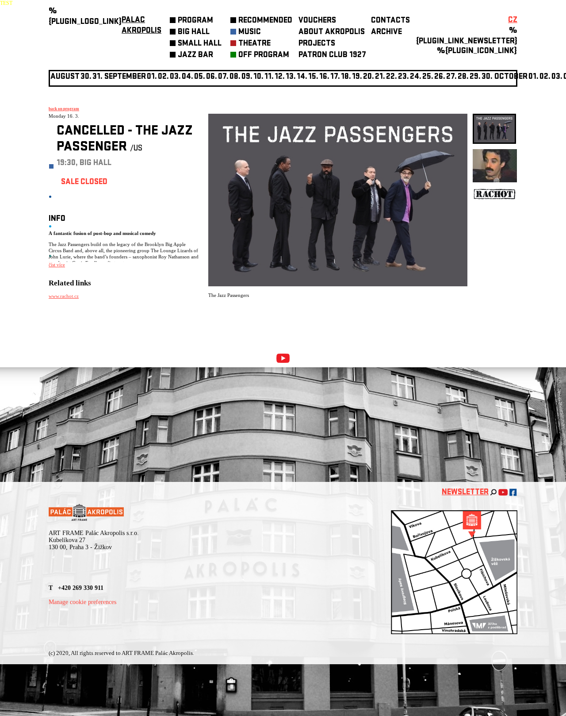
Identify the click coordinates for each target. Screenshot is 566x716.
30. (487, 77)
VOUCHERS (317, 21)
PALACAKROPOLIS (141, 25)
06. (211, 77)
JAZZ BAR (195, 55)
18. (346, 77)
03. (556, 77)
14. (302, 77)
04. (187, 77)
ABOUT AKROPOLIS (331, 32)
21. (380, 77)
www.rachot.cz (64, 296)
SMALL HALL (200, 44)
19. (357, 77)
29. (475, 77)
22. (391, 77)
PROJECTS (316, 44)
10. (258, 77)
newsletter (465, 493)
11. (269, 77)
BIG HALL (194, 32)
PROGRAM (195, 21)
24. (415, 77)
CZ (512, 20)
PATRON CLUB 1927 (332, 55)
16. (324, 77)
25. (427, 77)
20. (368, 77)
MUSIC (249, 32)
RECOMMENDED (265, 21)
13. (291, 77)
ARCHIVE (386, 32)
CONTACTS (390, 21)
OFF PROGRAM (263, 55)
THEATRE (254, 44)
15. (313, 77)
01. (533, 77)
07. (223, 77)
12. (280, 77)
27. (451, 77)
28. (463, 77)
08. (235, 77)
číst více (57, 264)
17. (335, 77)
